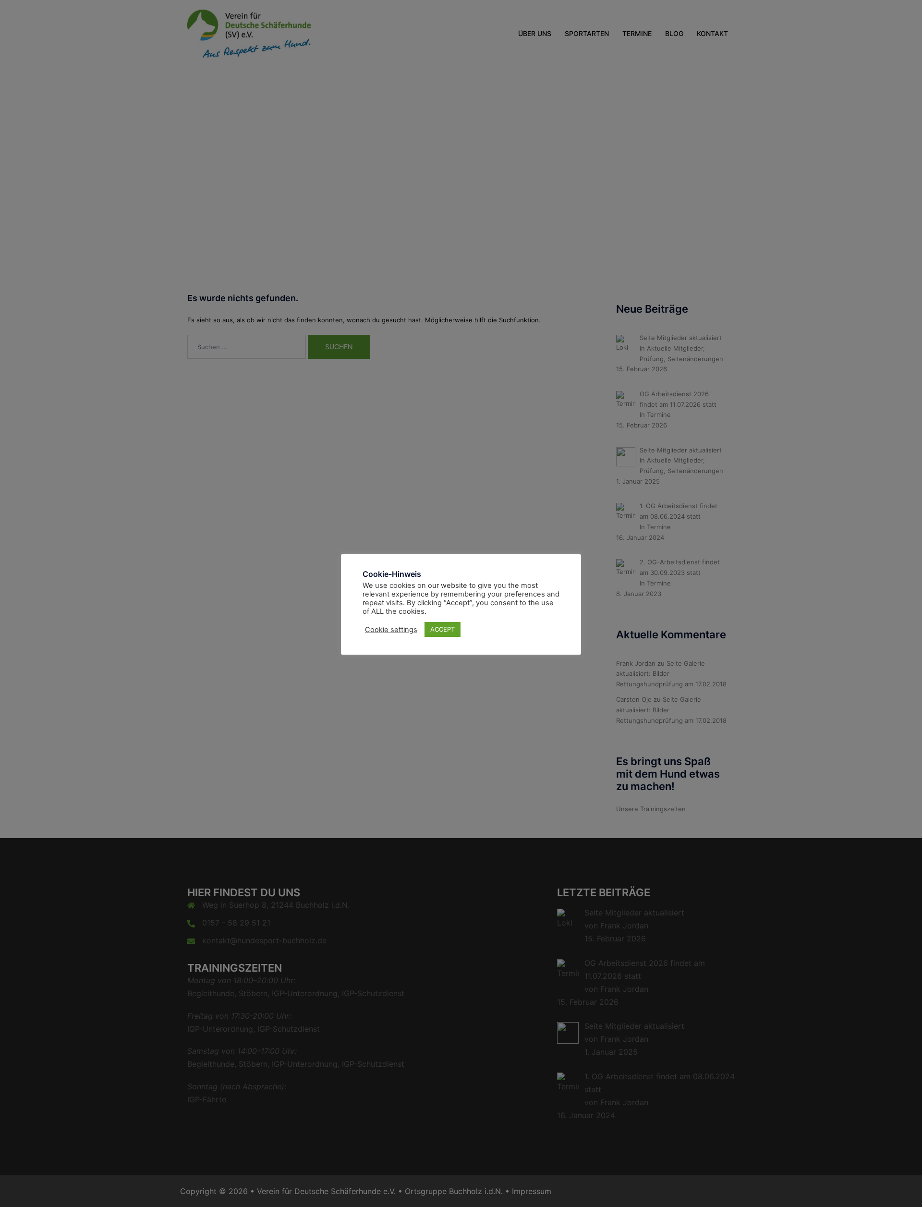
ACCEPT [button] (442, 629)
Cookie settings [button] (391, 629)
